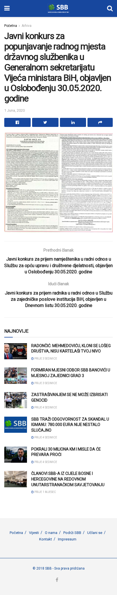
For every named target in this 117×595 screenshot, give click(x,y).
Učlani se (94, 533)
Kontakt (45, 539)
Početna (10, 26)
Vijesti (34, 533)
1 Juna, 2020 (14, 110)
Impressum (67, 539)
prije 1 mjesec (45, 492)
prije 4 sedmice (45, 407)
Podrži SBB (72, 533)
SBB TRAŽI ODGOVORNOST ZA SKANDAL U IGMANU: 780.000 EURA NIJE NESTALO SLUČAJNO (70, 424)
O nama (51, 533)
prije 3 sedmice (45, 358)
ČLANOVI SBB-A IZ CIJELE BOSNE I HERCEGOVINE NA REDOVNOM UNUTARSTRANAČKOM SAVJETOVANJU (68, 479)
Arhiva (27, 26)
